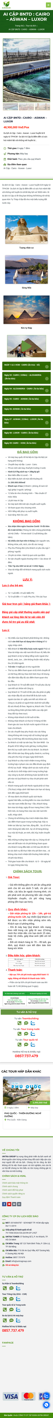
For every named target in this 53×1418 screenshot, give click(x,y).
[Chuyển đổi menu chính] (48, 5)
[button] (26, 346)
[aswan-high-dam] (26, 70)
